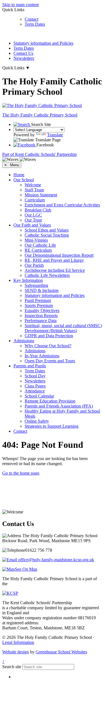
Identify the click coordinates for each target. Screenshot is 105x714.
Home (18, 174)
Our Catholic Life (40, 245)
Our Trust (33, 220)
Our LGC (33, 215)
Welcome (33, 184)
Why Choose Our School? (48, 345)
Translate (55, 134)
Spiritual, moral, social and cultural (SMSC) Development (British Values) (63, 328)
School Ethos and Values (47, 230)
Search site (11, 666)
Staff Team (34, 189)
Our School (23, 179)
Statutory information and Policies (43, 43)
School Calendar (39, 396)
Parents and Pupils (29, 365)
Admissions (23, 340)
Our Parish (34, 265)
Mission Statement (41, 194)
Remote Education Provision (50, 401)
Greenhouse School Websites (61, 651)
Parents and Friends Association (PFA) (59, 406)
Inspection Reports (41, 315)
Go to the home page (20, 473)
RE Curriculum (38, 250)
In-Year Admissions (42, 355)
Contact (31, 19)
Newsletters (23, 58)
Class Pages (35, 386)
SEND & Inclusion (42, 290)
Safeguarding (36, 285)
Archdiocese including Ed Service (55, 270)
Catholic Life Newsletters (47, 275)
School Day (35, 375)
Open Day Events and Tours (50, 360)
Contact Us (23, 53)
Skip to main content (20, 4)
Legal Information (18, 642)
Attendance (35, 391)
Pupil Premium (38, 300)
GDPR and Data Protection (49, 335)
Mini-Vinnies (36, 240)
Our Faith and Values (32, 225)
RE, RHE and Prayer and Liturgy (54, 260)
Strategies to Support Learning (51, 426)
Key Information (28, 280)
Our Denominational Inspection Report (59, 255)
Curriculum (35, 199)
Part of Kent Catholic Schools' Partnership (39, 154)
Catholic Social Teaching (47, 235)
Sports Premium (39, 305)
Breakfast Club (38, 210)
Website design (15, 651)
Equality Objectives (42, 310)
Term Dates (35, 24)
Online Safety (37, 421)
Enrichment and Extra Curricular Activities (62, 205)
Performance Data (41, 320)
